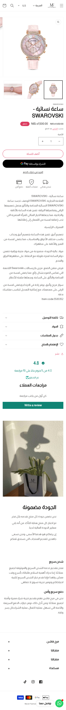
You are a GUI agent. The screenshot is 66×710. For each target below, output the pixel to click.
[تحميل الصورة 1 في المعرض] (53, 90)
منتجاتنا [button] (55, 650)
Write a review (33, 405)
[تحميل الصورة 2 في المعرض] (33, 90)
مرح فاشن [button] (53, 641)
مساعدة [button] (54, 668)
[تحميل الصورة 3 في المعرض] (13, 90)
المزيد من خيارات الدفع (33, 172)
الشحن (55, 129)
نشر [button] (57, 353)
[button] (61, 5)
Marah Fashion (30, 704)
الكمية (60, 134)
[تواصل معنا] (59, 703)
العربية (38, 5)
